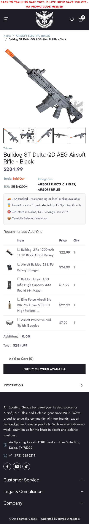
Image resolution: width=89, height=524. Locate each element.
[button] (6, 20)
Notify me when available (45, 369)
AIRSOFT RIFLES (49, 189)
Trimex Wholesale (68, 519)
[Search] (72, 20)
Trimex (8, 148)
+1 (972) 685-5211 (22, 455)
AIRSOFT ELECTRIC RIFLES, (57, 184)
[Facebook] (7, 466)
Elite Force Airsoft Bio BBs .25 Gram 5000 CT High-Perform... (34, 305)
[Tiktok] (26, 466)
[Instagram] (17, 466)
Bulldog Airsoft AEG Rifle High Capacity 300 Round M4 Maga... (34, 285)
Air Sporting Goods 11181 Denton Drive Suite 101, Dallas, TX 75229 (44, 445)
